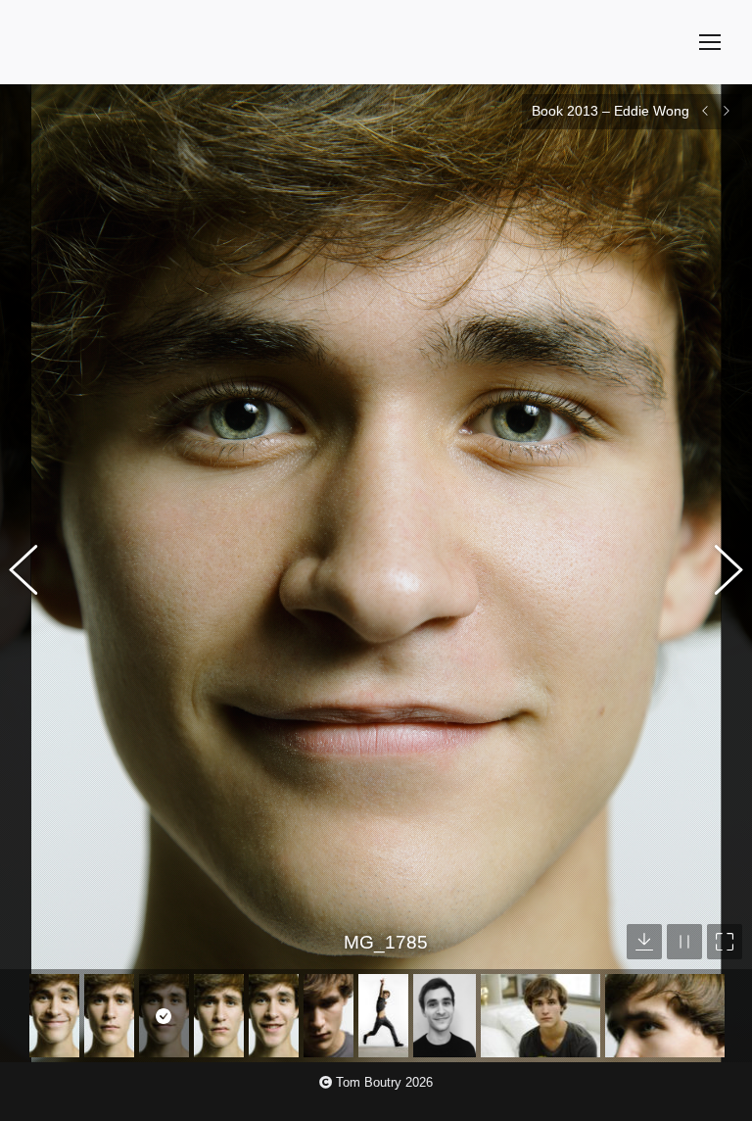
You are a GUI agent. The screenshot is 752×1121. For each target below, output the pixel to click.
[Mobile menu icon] (710, 42)
